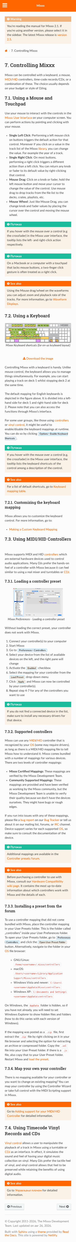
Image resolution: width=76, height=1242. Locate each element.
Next (62, 1206)
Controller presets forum (23, 858)
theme (42, 1231)
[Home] (6, 50)
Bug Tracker (51, 820)
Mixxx (40, 5)
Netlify (52, 1235)
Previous (16, 1206)
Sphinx (22, 1231)
